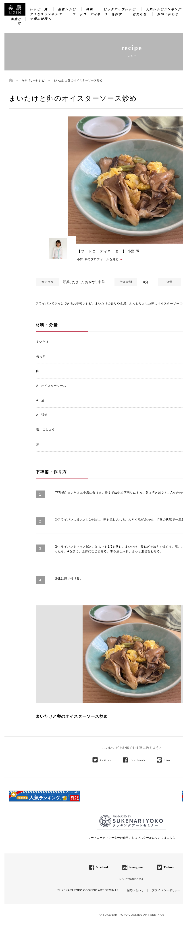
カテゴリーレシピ (33, 80)
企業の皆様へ (41, 18)
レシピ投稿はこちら (132, 879)
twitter (106, 760)
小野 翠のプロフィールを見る (98, 259)
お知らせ (140, 14)
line (167, 760)
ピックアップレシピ (120, 9)
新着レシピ (67, 9)
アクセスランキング (46, 14)
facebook (138, 760)
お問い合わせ (168, 14)
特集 (89, 9)
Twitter (169, 867)
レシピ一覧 (39, 9)
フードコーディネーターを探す (97, 14)
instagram (136, 867)
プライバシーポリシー (166, 890)
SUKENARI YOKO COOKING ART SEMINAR (88, 890)
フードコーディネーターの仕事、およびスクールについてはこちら (131, 837)
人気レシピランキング (164, 9)
